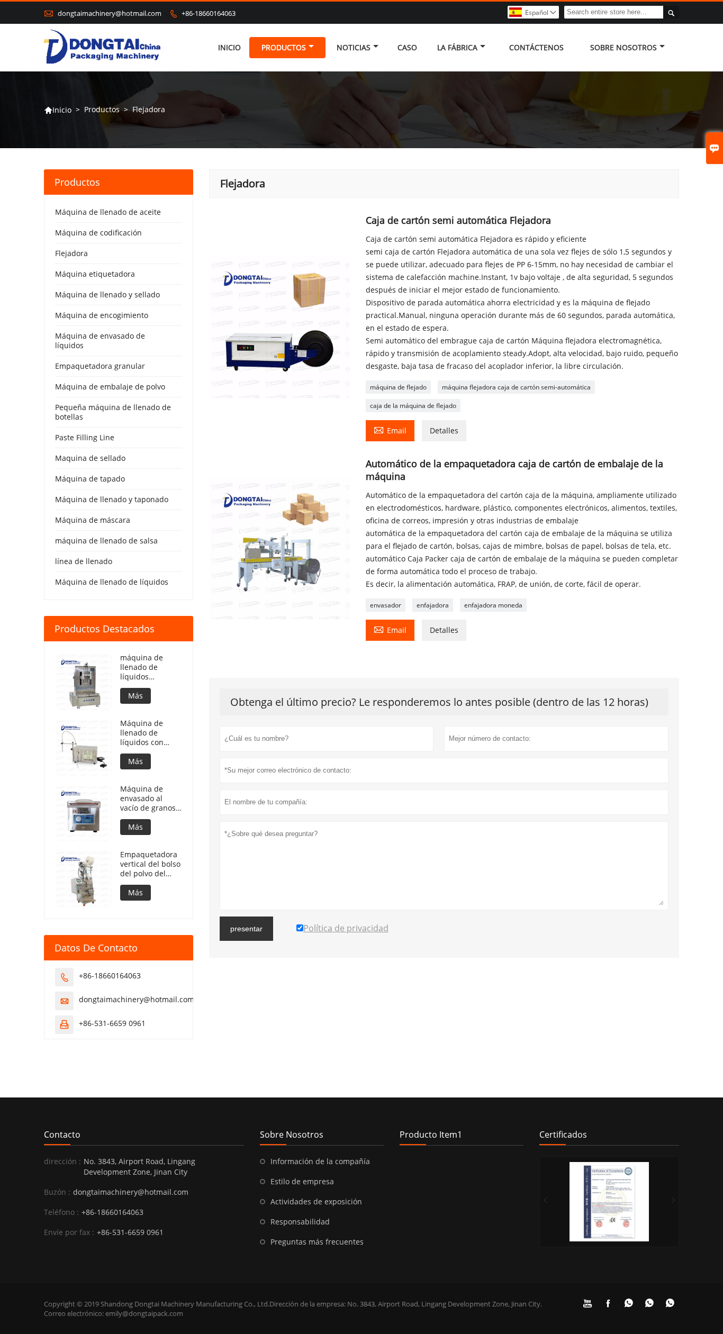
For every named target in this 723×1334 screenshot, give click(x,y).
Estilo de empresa (302, 1181)
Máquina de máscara (92, 520)
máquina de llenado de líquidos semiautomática (148, 667)
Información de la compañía (320, 1161)
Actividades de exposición (316, 1201)
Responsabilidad (300, 1222)
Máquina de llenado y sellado (107, 294)
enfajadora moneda (493, 605)
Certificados (563, 1134)
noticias (353, 47)
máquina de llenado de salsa (106, 541)
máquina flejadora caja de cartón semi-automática (516, 387)
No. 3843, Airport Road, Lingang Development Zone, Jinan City (139, 1166)
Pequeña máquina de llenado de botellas (113, 412)
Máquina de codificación (98, 233)
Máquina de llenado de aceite (108, 212)
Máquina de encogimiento (101, 315)
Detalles (444, 430)
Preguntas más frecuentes (317, 1242)
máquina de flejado (398, 387)
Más (135, 696)
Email (390, 429)
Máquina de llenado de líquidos (111, 582)
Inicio (229, 47)
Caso (407, 47)
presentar (246, 928)
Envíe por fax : (69, 1232)
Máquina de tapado (90, 479)
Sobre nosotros (623, 47)
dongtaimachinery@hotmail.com (109, 13)
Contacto (62, 1134)
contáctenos (536, 47)
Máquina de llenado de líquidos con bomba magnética (142, 733)
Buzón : (57, 1192)
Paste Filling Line (84, 437)
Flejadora (71, 253)
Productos (283, 47)
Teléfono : (61, 1212)
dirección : (62, 1161)
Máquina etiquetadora (95, 274)
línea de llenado (83, 561)
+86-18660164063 (209, 13)
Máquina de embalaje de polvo (110, 387)
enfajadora (433, 605)
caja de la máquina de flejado (413, 405)
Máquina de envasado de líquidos (100, 340)
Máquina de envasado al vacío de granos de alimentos (148, 798)
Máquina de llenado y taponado (111, 499)
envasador (385, 605)
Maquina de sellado (90, 458)
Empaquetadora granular (100, 366)
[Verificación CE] (609, 1201)
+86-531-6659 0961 (112, 1023)
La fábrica (457, 47)
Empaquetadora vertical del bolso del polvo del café (150, 864)
